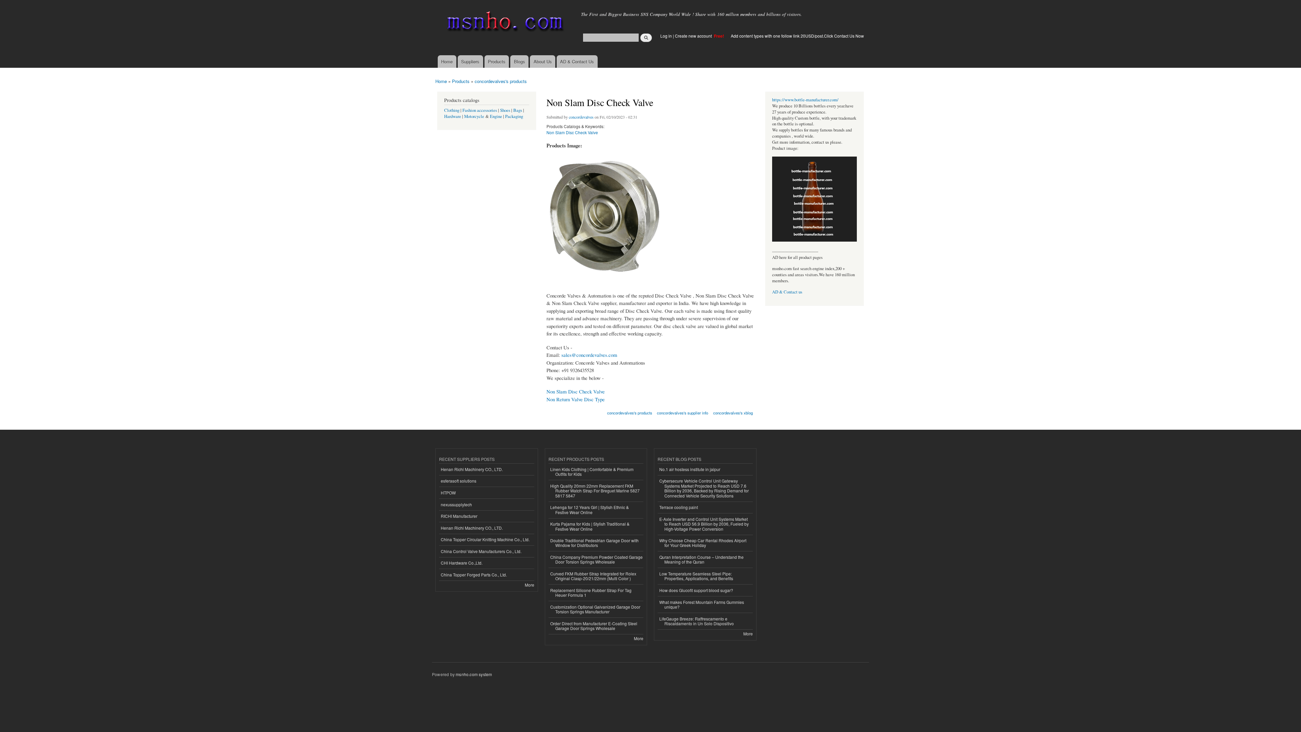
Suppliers (470, 61)
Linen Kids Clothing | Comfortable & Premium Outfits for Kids (592, 471)
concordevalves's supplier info (682, 412)
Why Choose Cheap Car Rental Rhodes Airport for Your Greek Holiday (702, 542)
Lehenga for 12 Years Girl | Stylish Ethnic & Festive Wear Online (589, 509)
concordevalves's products (501, 81)
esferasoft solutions (458, 481)
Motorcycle (474, 116)
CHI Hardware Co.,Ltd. (461, 563)
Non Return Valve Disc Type (575, 399)
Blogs (519, 61)
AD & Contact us (787, 292)
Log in (666, 36)
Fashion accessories (479, 110)
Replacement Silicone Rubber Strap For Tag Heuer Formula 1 (591, 592)
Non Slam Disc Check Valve (572, 132)
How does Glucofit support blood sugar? (696, 590)
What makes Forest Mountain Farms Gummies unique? (701, 604)
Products (496, 61)
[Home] (504, 23)
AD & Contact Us (577, 61)
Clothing (451, 110)
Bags (517, 110)
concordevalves (581, 117)
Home (447, 61)
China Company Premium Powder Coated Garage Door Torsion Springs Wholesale (596, 559)
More (529, 585)
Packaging (514, 116)
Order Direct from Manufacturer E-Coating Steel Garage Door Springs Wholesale (593, 626)
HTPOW (448, 492)
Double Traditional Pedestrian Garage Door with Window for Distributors (594, 542)
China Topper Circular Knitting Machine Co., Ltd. (485, 539)
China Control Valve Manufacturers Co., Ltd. (481, 551)
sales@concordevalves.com (589, 354)
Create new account (694, 36)
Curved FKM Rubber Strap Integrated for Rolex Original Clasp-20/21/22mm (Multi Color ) (593, 576)
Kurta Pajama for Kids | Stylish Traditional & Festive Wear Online (589, 526)
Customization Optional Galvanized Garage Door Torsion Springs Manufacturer (595, 609)
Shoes (505, 110)
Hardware (452, 116)
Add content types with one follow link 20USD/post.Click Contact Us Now (797, 36)
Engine (496, 116)
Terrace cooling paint (678, 507)
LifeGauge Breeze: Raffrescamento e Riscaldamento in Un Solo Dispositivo (696, 621)
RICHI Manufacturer (459, 516)
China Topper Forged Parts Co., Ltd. (474, 574)
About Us (543, 61)
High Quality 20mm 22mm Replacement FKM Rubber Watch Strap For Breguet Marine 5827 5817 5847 (595, 491)
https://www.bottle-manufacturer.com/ (805, 100)
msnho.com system (474, 674)
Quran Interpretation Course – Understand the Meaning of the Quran (701, 559)
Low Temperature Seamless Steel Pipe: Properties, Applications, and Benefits (696, 576)
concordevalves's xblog (733, 412)
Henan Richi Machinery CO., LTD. (472, 469)
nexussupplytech (456, 504)
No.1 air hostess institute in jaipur (689, 469)
